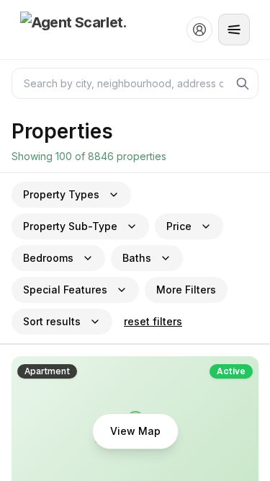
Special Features (65, 289)
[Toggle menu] (234, 29)
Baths (136, 258)
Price (179, 226)
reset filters (153, 321)
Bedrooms (48, 258)
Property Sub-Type (70, 226)
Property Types (61, 194)
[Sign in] (199, 30)
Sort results (52, 321)
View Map (135, 431)
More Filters (186, 289)
